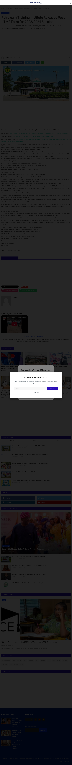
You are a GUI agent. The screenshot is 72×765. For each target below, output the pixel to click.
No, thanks (36, 393)
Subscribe (52, 388)
